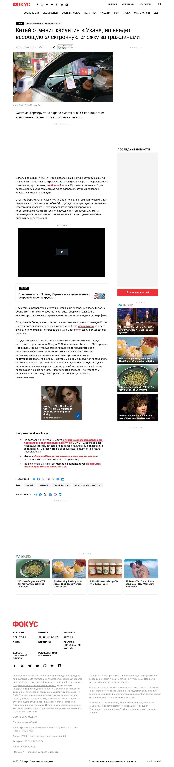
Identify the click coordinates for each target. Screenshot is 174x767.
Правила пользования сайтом (72, 645)
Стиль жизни (142, 13)
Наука (126, 13)
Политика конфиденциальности (106, 761)
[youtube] (37, 666)
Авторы (68, 637)
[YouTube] (51, 4)
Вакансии (44, 642)
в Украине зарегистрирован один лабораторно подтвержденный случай (63, 441)
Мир (116, 13)
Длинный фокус (48, 637)
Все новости (31, 13)
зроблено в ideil (154, 761)
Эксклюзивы (50, 13)
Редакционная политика (47, 654)
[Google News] (61, 4)
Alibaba (44, 485)
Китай (30, 485)
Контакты (131, 761)
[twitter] (22, 666)
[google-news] (52, 666)
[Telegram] (47, 4)
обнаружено (86, 326)
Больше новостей (138, 292)
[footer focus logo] (25, 624)
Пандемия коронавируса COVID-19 (43, 24)
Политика (90, 13)
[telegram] (30, 666)
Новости (18, 632)
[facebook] (15, 666)
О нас (16, 642)
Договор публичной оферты (20, 655)
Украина (105, 13)
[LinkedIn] (66, 4)
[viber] (44, 666)
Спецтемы (128, 4)
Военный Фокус (71, 13)
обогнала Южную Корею (48, 456)
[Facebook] (37, 4)
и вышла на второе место (80, 456)
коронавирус (62, 485)
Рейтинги (145, 4)
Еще (156, 13)
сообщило (53, 185)
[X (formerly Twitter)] (42, 4)
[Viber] (56, 4)
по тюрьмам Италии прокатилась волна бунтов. (62, 465)
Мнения (112, 4)
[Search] (159, 4)
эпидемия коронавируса (88, 485)
